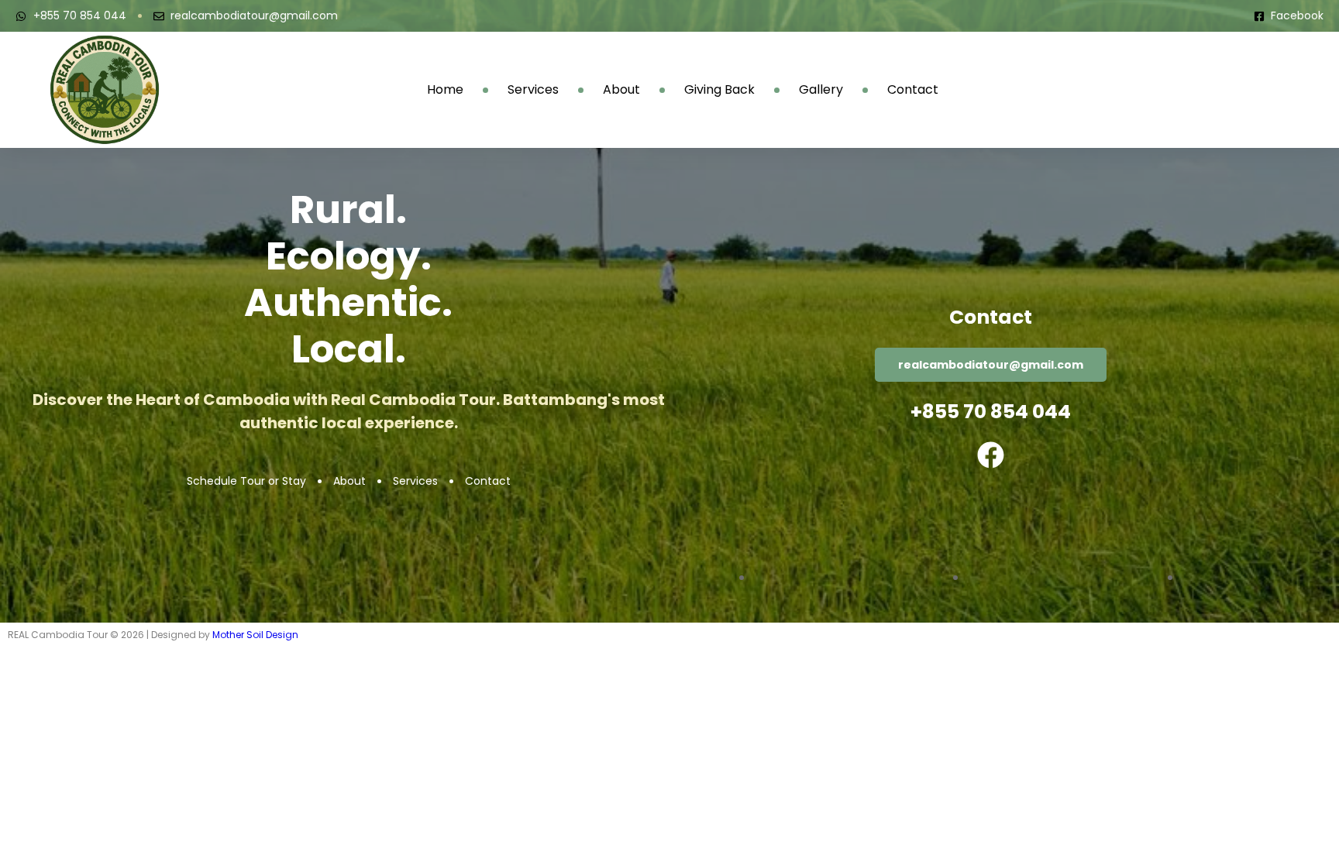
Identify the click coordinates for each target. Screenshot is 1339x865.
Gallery (821, 90)
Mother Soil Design (255, 634)
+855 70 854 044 (990, 411)
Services (533, 90)
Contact (912, 90)
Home (445, 90)
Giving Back (719, 90)
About (621, 90)
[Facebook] (990, 455)
